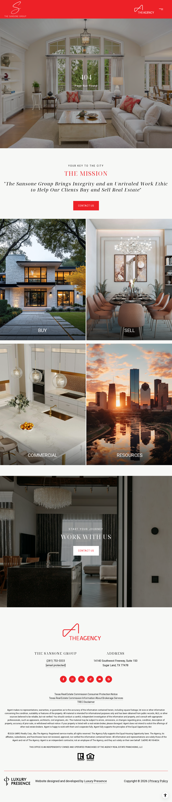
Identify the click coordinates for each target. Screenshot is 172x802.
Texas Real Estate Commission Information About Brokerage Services (86, 698)
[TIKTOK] (90, 679)
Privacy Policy (158, 781)
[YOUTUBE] (99, 679)
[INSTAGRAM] (72, 679)
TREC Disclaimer (86, 702)
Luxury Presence (95, 781)
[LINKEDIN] (81, 679)
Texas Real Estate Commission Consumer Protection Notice (86, 694)
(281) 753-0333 (56, 660)
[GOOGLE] (108, 679)
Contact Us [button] (86, 205)
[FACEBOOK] (63, 679)
